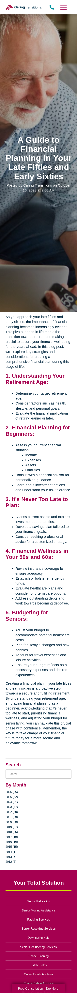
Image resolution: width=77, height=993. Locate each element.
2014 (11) (12, 851)
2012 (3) (11, 861)
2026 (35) (12, 792)
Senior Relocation (38, 901)
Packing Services (38, 919)
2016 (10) (12, 841)
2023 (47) (12, 807)
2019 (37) (12, 827)
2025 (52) (12, 797)
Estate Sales (38, 965)
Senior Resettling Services (39, 928)
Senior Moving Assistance (38, 910)
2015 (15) (12, 846)
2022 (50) (12, 812)
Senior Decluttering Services (38, 947)
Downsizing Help (38, 937)
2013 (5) (11, 856)
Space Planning (38, 956)
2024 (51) (12, 802)
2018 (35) (12, 831)
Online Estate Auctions (38, 974)
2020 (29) (12, 821)
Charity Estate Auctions (38, 983)
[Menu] (63, 7)
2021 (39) (12, 816)
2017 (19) (12, 836)
